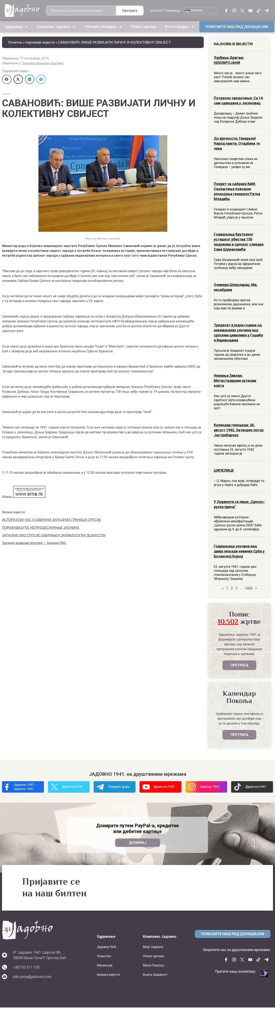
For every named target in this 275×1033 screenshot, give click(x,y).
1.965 (248, 588)
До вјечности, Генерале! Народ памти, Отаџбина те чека (237, 143)
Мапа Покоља (153, 965)
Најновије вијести (40, 42)
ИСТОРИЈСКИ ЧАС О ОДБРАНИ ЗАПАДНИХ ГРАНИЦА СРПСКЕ (51, 520)
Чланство (104, 956)
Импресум (104, 965)
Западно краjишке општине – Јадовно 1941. (34, 543)
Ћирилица (172, 10)
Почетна (15, 42)
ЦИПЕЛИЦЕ (224, 470)
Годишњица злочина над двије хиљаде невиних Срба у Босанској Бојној (239, 551)
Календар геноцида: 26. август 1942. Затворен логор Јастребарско (239, 430)
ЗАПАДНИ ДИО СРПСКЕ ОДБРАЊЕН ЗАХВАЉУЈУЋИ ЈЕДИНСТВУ (54, 535)
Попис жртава (143, 27)
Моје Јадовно (153, 947)
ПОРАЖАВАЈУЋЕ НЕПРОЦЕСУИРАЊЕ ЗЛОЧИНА (40, 527)
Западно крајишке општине (42, 63)
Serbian (196, 10)
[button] (6, 79)
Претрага (129, 10)
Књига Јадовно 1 (155, 974)
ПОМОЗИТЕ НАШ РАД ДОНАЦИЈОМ (236, 27)
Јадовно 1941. (107, 947)
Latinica (156, 10)
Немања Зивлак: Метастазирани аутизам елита (235, 380)
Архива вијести (108, 974)
